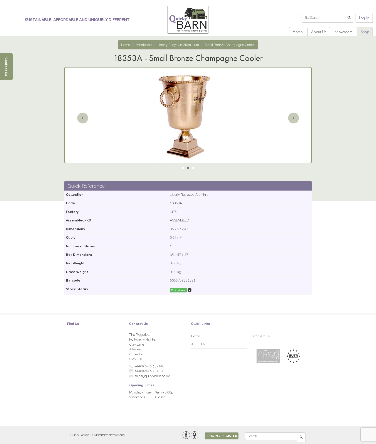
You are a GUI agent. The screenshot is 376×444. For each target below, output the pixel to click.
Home (298, 31)
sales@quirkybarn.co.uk (152, 376)
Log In (364, 17)
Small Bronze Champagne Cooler (230, 45)
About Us (318, 31)
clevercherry (117, 435)
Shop (365, 31)
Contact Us (261, 336)
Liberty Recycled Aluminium (178, 45)
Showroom (343, 31)
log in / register (222, 436)
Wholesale (144, 45)
